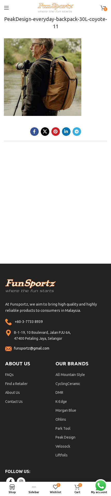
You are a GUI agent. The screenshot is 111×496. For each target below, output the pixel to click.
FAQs (9, 375)
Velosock (63, 446)
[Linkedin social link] (66, 131)
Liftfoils (62, 455)
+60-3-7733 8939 (29, 322)
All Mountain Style (70, 375)
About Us (12, 392)
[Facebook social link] (34, 131)
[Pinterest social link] (55, 131)
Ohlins (61, 419)
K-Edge (61, 401)
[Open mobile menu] (6, 8)
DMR (59, 392)
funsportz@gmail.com (31, 348)
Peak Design (65, 437)
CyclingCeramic (68, 384)
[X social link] (45, 131)
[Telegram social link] (77, 131)
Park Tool (63, 428)
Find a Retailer (16, 384)
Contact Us (14, 401)
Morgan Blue (66, 410)
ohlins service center (105, 265)
